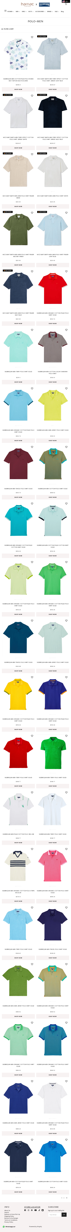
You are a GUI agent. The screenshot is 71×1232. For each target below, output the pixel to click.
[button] (4, 54)
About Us (7, 1210)
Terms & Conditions (10, 1220)
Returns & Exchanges (11, 1218)
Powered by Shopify (35, 1226)
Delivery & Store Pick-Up (12, 1214)
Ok (64, 1215)
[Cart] (66, 4)
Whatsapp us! (10, 1227)
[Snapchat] (42, 1210)
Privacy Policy (8, 1222)
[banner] (35, 4)
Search (6, 1212)
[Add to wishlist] (32, 37)
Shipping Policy (9, 1216)
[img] (25, 1210)
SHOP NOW (18, 89)
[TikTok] (39, 1210)
